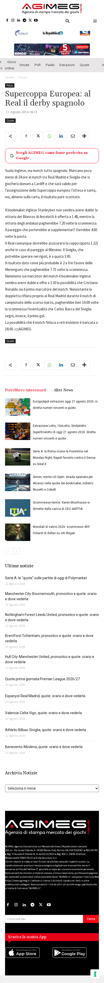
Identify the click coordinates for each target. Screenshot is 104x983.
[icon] (28, 959)
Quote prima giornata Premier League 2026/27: (43, 680)
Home (9, 79)
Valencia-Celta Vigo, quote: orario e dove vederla (43, 714)
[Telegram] (24, 20)
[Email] (72, 138)
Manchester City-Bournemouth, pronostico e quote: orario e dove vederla (51, 598)
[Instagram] (13, 20)
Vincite (24, 66)
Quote (84, 66)
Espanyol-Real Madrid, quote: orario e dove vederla (45, 697)
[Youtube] (36, 20)
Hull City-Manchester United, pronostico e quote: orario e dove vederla (49, 661)
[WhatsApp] (49, 138)
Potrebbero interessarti (25, 391)
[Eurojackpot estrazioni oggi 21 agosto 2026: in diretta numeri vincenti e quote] (17, 408)
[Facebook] (7, 20)
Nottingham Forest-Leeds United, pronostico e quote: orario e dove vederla (52, 619)
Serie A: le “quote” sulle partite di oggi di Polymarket (46, 579)
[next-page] (16, 552)
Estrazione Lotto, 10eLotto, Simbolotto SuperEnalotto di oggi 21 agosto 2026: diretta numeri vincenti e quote (64, 434)
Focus (23, 79)
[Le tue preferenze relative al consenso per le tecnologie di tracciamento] (95, 974)
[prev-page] (8, 552)
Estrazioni (67, 66)
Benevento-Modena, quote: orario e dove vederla (44, 748)
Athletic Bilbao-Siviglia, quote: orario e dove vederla (45, 731)
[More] (84, 138)
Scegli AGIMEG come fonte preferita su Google (52, 157)
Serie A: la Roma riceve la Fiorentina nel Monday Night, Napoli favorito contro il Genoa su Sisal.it (64, 459)
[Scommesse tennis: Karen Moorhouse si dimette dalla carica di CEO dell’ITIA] (17, 509)
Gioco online (10, 66)
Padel (50, 66)
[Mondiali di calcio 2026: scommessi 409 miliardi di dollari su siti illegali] (17, 534)
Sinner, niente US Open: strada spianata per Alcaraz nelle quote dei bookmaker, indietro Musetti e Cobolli (63, 485)
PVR (38, 66)
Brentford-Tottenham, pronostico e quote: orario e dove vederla (49, 640)
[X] (30, 20)
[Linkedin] (19, 20)
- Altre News (62, 391)
